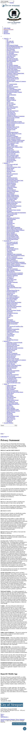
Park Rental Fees (11, 223)
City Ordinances (10, 88)
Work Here (9, 369)
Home (2, 433)
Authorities (9, 251)
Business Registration (12, 343)
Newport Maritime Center (13, 236)
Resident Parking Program (13, 196)
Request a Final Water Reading (14, 202)
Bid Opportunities (11, 372)
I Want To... (7, 38)
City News (9, 93)
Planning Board (10, 247)
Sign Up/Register (11, 49)
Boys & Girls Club (11, 153)
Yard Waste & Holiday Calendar (14, 92)
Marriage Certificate (11, 100)
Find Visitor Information (12, 106)
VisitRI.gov (9, 421)
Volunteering (10, 224)
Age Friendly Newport (12, 295)
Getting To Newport (11, 385)
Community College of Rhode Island (15, 73)
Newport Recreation (11, 160)
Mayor (8, 337)
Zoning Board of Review (12, 248)
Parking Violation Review (13, 195)
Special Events (10, 398)
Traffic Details (7, 28)
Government (7, 240)
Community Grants (11, 330)
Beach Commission (11, 259)
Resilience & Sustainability (13, 329)
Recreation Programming (12, 60)
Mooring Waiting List (12, 234)
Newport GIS (10, 85)
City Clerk (9, 314)
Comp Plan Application (12, 282)
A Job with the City (11, 113)
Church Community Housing (13, 139)
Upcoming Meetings (8, 422)
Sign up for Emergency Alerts (14, 167)
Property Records (11, 200)
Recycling (9, 208)
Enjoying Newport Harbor (13, 231)
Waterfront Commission (12, 275)
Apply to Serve (10, 244)
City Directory (10, 105)
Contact (8, 101)
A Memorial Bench (11, 114)
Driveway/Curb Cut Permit (13, 117)
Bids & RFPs (7, 33)
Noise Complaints (11, 185)
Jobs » (2, 715)
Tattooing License (11, 350)
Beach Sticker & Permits (12, 45)
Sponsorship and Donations (13, 218)
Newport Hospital (11, 159)
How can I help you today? (19, 723)
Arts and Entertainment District (14, 377)
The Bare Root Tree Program (13, 66)
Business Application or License (14, 121)
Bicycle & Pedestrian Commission (15, 258)
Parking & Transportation (13, 191)
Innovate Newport (11, 80)
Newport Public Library (12, 72)
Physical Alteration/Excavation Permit (15, 123)
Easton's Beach (10, 57)
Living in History (11, 226)
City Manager (10, 315)
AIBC (8, 289)
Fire (7, 318)
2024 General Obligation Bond (14, 287)
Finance (8, 317)
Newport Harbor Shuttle (12, 235)
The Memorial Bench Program (14, 68)
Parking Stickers (10, 168)
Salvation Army (10, 149)
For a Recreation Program (13, 52)
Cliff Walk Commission (12, 260)
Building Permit (10, 120)
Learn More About (11, 56)
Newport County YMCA (12, 156)
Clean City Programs (11, 207)
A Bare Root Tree (11, 112)
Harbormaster (10, 319)
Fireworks (9, 338)
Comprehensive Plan (11, 378)
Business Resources (11, 356)
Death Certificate (11, 98)
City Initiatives (10, 278)
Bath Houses (10, 394)
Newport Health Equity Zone (13, 157)
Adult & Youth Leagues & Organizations (16, 212)
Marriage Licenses (11, 171)
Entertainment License (12, 346)
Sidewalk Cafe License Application (15, 347)
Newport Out (10, 420)
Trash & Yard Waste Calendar (14, 210)
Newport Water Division (12, 239)
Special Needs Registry (12, 54)
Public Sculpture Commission (14, 270)
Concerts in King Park (12, 214)
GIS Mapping (10, 188)
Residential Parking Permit (13, 127)
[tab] (14, 436)
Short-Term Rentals (11, 61)
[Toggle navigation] (1, 36)
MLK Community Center (13, 143)
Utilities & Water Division (13, 331)
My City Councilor (11, 104)
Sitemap (2, 720)
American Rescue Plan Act (13, 290)
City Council (10, 175)
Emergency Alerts (11, 50)
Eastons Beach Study (12, 279)
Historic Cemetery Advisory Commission (16, 263)
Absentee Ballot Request (12, 132)
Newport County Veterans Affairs (14, 147)
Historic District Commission (13, 227)
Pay (7, 39)
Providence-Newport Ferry (13, 238)
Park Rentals (10, 64)
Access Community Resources (14, 137)
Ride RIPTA (10, 405)
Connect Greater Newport (13, 78)
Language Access (11, 293)
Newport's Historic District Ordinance (15, 230)
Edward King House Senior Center (15, 141)
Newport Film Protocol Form (13, 354)
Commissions (10, 252)
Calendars (6, 30)
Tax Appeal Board (11, 250)
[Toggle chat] (25, 729)
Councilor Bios (10, 335)
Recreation (9, 211)
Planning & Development (13, 322)
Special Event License (12, 128)
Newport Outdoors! (11, 189)
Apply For (9, 109)
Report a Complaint (11, 184)
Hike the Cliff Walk (11, 388)
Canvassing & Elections (12, 313)
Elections (9, 176)
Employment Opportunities (13, 370)
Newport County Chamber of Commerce (16, 81)
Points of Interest (10, 389)
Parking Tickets (10, 42)
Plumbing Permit (10, 125)
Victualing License (11, 129)
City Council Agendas (12, 84)
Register (8, 216)
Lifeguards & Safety (11, 397)
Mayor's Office (10, 102)
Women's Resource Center (13, 151)
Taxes (8, 43)
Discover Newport (11, 108)
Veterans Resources (11, 183)
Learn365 (9, 283)
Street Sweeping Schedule (13, 90)
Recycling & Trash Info (12, 58)
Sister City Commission (12, 268)
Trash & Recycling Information (14, 206)
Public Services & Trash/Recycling (15, 326)
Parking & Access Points (12, 390)
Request (8, 131)
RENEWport (10, 148)
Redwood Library (11, 76)
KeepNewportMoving (12, 291)
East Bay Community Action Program (15, 140)
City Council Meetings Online (14, 89)
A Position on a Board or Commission (15, 116)
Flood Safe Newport (11, 204)
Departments (10, 311)
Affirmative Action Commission (14, 254)
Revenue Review (11, 271)
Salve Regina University (12, 74)
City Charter (9, 62)
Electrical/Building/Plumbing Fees (15, 46)
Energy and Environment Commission (16, 262)
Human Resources (11, 321)
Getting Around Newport (12, 400)
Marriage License (11, 124)
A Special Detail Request (12, 110)
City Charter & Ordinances (13, 297)
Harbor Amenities (11, 232)
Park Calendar (10, 215)
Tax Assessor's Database (12, 65)
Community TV (10, 277)
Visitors (6, 384)
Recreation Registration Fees (13, 48)
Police (8, 325)
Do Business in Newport (12, 77)
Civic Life (9, 172)
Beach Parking (10, 396)
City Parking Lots (11, 192)
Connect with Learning (12, 69)
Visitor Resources (11, 417)
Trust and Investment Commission (15, 274)
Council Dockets (10, 334)
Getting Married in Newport (13, 410)
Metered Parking (10, 193)
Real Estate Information (12, 197)
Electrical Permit (10, 118)
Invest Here (9, 373)
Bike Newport (10, 161)
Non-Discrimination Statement (8, 719)
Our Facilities (10, 220)
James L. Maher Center (12, 145)
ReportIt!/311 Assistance (12, 86)
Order (8, 96)
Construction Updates (12, 187)
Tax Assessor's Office (12, 199)
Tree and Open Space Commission (15, 272)
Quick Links (9, 165)
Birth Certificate (10, 97)
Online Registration (11, 219)
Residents (6, 163)
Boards (8, 246)
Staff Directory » (5, 716)
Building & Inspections (12, 203)
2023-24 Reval (10, 285)
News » (2, 714)
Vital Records (10, 169)
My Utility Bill (10, 41)
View (8, 82)
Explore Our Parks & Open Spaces (15, 392)
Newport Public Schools (12, 181)
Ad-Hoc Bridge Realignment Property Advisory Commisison (16, 256)
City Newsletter (10, 53)
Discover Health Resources (13, 152)
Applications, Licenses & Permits (14, 342)
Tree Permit (9, 351)
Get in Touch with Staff (12, 164)
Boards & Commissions (12, 173)
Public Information (11, 135)
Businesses (6, 341)
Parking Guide (10, 386)
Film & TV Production (12, 353)
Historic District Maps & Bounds (14, 228)
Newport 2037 (10, 281)
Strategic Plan (10, 294)
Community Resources (12, 177)
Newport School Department (13, 70)
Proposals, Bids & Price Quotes (14, 133)
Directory (6, 32)
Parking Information (11, 94)
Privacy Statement (20, 719)
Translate (12, 2)
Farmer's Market (10, 144)
